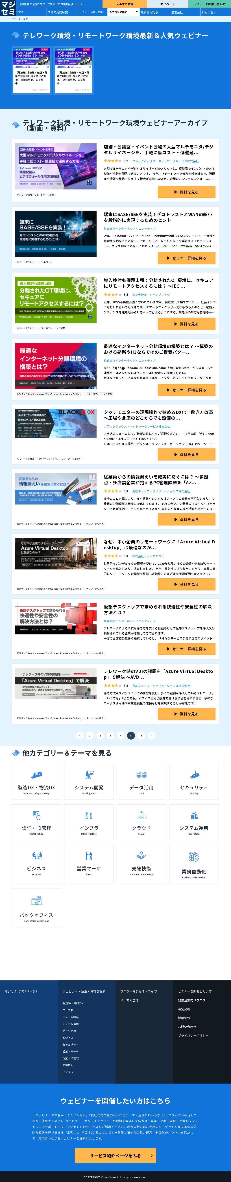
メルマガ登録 (124, 4)
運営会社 (177, 12)
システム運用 (70, 1024)
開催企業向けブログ (192, 1000)
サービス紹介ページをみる (115, 1156)
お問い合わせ (187, 1026)
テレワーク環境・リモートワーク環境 (35, 194)
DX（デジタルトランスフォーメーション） (60, 458)
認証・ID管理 (70, 1058)
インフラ (67, 1072)
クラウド (67, 1010)
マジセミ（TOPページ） (22, 991)
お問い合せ (209, 12)
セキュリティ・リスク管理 (52, 328)
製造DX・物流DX (72, 1003)
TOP (20, 12)
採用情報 (184, 1018)
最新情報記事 (149, 12)
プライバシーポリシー (193, 1035)
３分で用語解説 (58, 12)
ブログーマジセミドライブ (138, 991)
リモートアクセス (25, 262)
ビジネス (67, 1037)
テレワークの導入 (95, 523)
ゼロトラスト (45, 262)
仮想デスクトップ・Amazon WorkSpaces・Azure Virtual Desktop (49, 394)
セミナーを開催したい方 (210, 4)
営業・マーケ (70, 1051)
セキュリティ (70, 1044)
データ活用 (69, 1031)
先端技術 (67, 1065)
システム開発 (70, 1017)
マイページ (167, 4)
